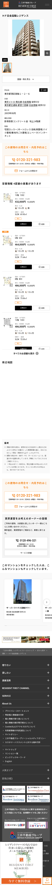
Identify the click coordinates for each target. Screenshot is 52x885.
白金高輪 (27, 101)
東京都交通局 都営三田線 (16, 105)
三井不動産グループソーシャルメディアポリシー (25, 738)
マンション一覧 (11, 753)
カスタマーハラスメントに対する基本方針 (23, 742)
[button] (46, 602)
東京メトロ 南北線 (13, 101)
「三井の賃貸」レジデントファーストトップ (18, 650)
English (8, 761)
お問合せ (23, 224)
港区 (3, 653)
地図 (44, 90)
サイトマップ (10, 749)
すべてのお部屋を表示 (23, 353)
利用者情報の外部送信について (18, 730)
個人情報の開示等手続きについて (19, 722)
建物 (5, 60)
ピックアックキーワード (15, 757)
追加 (42, 224)
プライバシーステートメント (17, 711)
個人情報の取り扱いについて (17, 718)
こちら (43, 458)
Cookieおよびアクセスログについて (20, 726)
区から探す (41, 650)
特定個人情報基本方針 (14, 714)
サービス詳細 (26, 552)
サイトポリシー (11, 734)
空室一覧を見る (23, 79)
